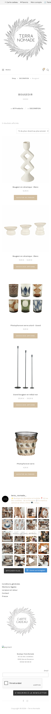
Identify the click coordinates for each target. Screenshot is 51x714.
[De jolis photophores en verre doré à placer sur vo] (7, 560)
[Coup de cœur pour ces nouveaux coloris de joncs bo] (19, 560)
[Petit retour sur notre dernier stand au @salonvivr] (7, 536)
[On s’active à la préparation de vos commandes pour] (31, 560)
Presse (5, 596)
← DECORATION (34, 108)
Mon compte (36, 2)
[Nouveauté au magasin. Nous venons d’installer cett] (7, 512)
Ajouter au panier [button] (25, 197)
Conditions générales (11, 584)
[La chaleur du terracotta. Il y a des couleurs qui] (19, 512)
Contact (5, 593)
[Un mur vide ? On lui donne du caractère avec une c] (43, 512)
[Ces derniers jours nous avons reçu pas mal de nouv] (31, 548)
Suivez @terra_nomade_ (25, 534)
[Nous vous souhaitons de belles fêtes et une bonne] (31, 536)
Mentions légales (9, 587)
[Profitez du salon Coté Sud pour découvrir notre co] (31, 524)
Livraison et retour (10, 590)
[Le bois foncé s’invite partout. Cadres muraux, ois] (31, 512)
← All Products (16, 108)
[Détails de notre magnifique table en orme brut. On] (19, 548)
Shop (14, 78)
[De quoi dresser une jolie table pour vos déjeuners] (7, 524)
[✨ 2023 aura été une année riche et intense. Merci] (43, 548)
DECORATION (24, 78)
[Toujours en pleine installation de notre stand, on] (43, 524)
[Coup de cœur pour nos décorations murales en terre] (19, 524)
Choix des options (25, 267)
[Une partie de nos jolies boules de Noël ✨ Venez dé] (43, 536)
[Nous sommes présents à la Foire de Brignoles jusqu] (7, 548)
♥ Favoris (24, 2)
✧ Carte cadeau (11, 2)
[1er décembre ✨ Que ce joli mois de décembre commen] (43, 560)
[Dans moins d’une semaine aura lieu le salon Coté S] (19, 536)
